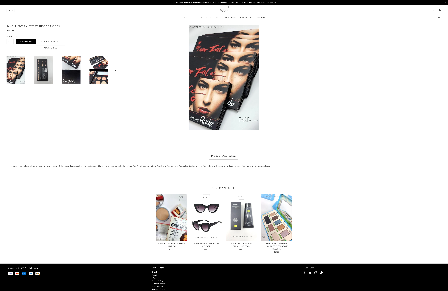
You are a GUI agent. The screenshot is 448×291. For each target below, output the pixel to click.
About (154, 275)
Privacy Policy (157, 286)
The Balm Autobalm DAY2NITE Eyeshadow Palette (277, 246)
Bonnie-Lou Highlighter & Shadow (172, 245)
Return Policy (157, 281)
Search (154, 272)
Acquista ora (50, 48)
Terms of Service (159, 284)
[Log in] (439, 11)
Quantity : (12, 36)
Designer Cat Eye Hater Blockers (206, 245)
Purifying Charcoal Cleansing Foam (241, 245)
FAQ (154, 278)
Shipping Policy (158, 289)
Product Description (223, 156)
